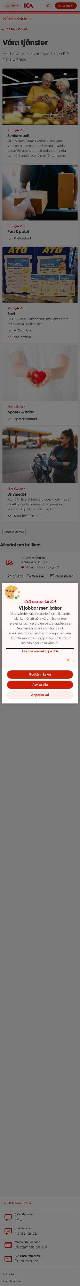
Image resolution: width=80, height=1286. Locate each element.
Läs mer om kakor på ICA (40, 651)
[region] (40, 643)
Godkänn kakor (40, 674)
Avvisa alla (40, 685)
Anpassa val (40, 695)
